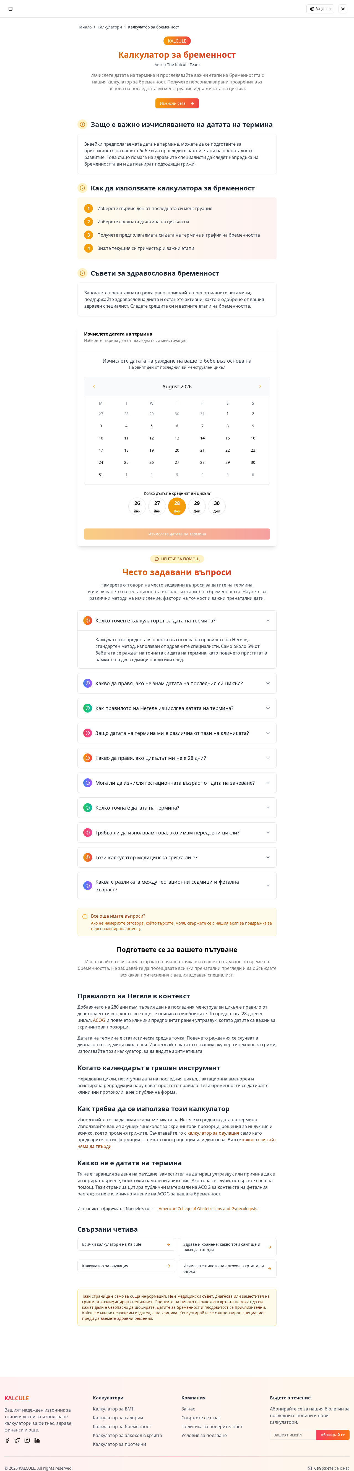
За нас (188, 1409)
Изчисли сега (173, 103)
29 (151, 413)
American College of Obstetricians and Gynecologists (208, 1208)
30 (177, 413)
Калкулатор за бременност (122, 1426)
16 (253, 438)
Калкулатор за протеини (119, 1444)
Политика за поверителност (212, 1426)
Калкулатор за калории (118, 1418)
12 (151, 438)
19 (151, 450)
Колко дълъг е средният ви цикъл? (177, 493)
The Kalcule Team (183, 64)
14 (202, 438)
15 (227, 438)
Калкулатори (110, 27)
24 (101, 462)
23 (253, 450)
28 (126, 413)
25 (126, 462)
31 (202, 413)
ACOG (99, 1020)
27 (101, 413)
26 (151, 462)
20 (177, 450)
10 (101, 438)
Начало (84, 27)
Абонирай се (333, 1434)
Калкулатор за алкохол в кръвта (127, 1435)
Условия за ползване (204, 1435)
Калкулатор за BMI (113, 1409)
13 (177, 438)
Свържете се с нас (201, 1418)
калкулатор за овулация (213, 1133)
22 (227, 450)
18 (126, 450)
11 (126, 438)
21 (202, 450)
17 (101, 450)
